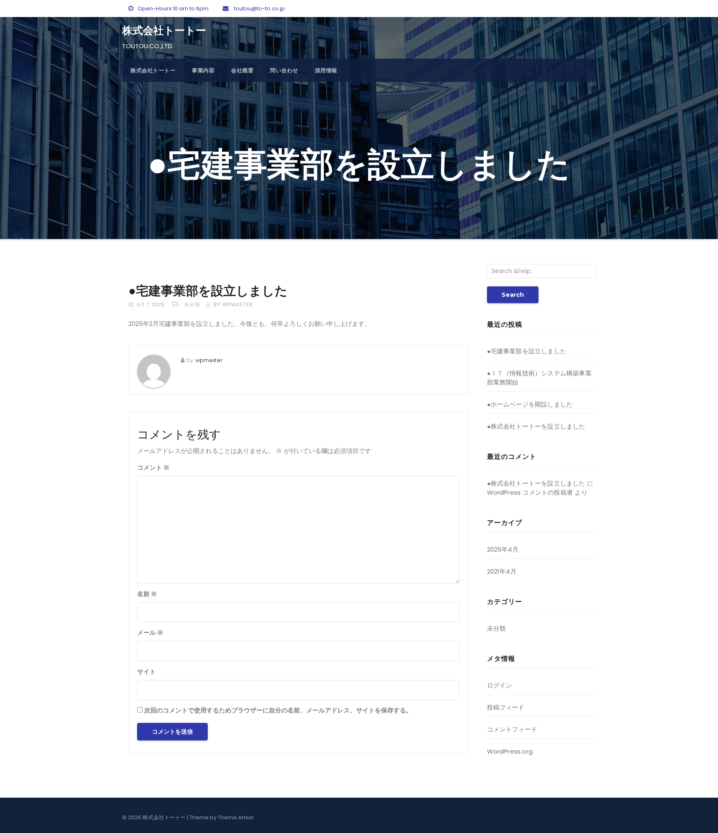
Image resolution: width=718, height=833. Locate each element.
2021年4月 (501, 571)
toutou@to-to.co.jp (259, 8)
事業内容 (203, 70)
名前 (147, 593)
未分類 (192, 304)
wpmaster (209, 360)
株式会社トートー (164, 30)
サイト (146, 671)
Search (513, 294)
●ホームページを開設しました (530, 404)
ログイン (499, 685)
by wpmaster (233, 304)
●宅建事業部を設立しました (208, 290)
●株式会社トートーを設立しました (536, 426)
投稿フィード (506, 707)
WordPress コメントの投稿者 (530, 492)
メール (150, 632)
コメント (153, 467)
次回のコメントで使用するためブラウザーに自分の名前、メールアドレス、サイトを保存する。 (278, 710)
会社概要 (242, 70)
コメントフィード (512, 729)
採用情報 (326, 70)
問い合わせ (284, 70)
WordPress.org (510, 751)
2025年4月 (503, 549)
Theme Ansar (236, 817)
